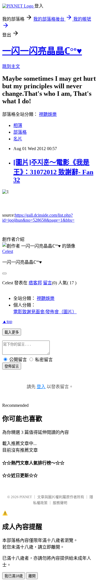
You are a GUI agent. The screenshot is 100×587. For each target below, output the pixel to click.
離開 (32, 576)
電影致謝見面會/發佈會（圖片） (45, 311)
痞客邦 (35, 282)
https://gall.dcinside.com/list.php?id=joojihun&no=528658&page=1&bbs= (38, 217)
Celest (7, 251)
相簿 (17, 125)
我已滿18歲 (13, 576)
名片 (17, 138)
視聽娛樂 (48, 114)
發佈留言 (11, 366)
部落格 (20, 132)
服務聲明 (60, 503)
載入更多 (11, 332)
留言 (47, 282)
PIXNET (25, 497)
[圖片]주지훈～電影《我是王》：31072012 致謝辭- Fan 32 (53, 171)
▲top (7, 321)
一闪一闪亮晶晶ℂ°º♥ (42, 51)
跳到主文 (11, 66)
